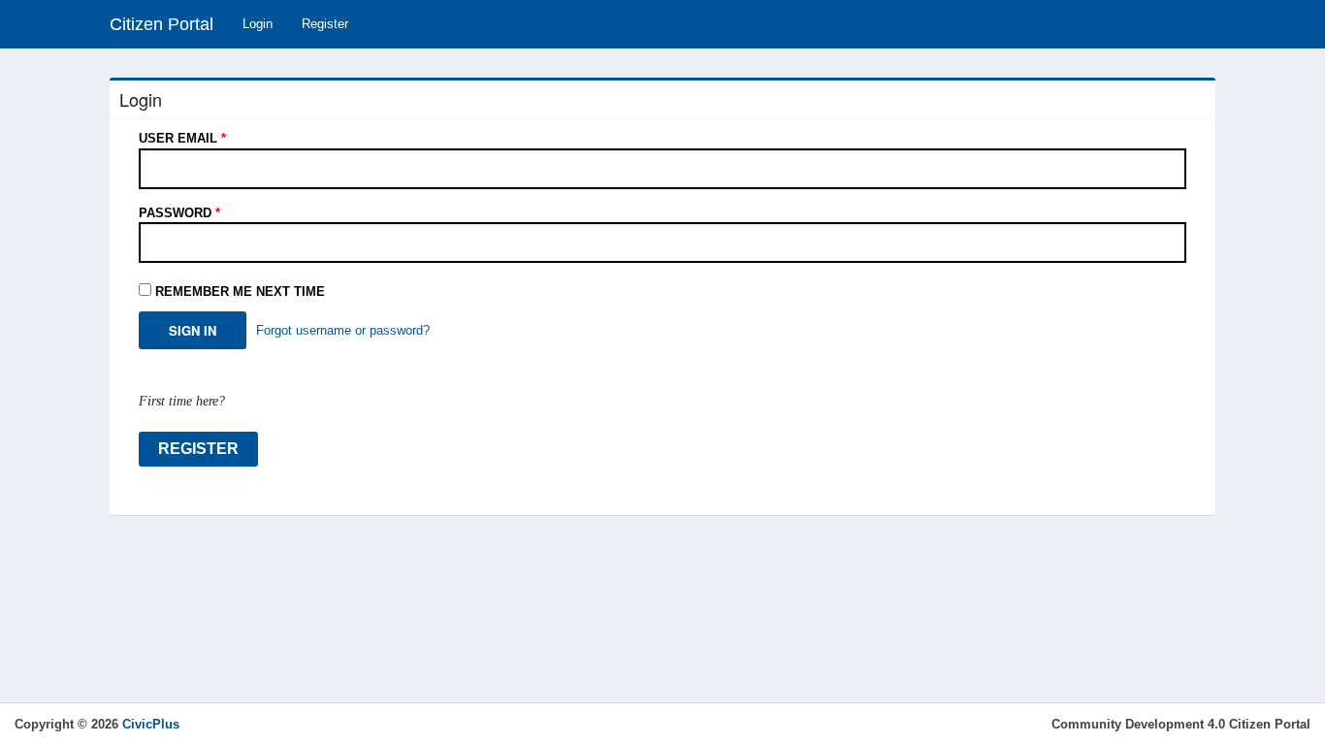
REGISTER (198, 448)
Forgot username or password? (343, 330)
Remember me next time (240, 291)
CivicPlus (150, 724)
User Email (182, 138)
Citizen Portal (161, 24)
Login (257, 23)
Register (325, 23)
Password (179, 213)
